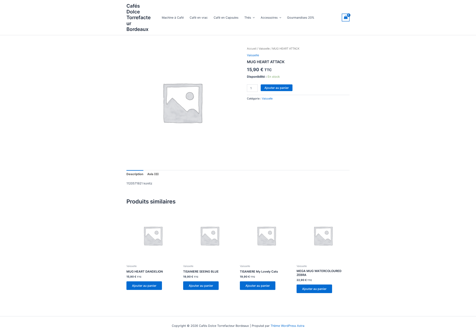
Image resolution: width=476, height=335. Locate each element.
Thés (247, 17)
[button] (253, 17)
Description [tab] (134, 174)
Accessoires (269, 17)
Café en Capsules (226, 17)
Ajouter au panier (276, 88)
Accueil (251, 48)
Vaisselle (264, 48)
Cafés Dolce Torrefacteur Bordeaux (138, 17)
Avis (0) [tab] (153, 174)
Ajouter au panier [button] (144, 285)
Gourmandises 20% (300, 17)
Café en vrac (199, 17)
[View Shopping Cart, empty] (346, 17)
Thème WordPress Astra (287, 326)
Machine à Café (173, 17)
